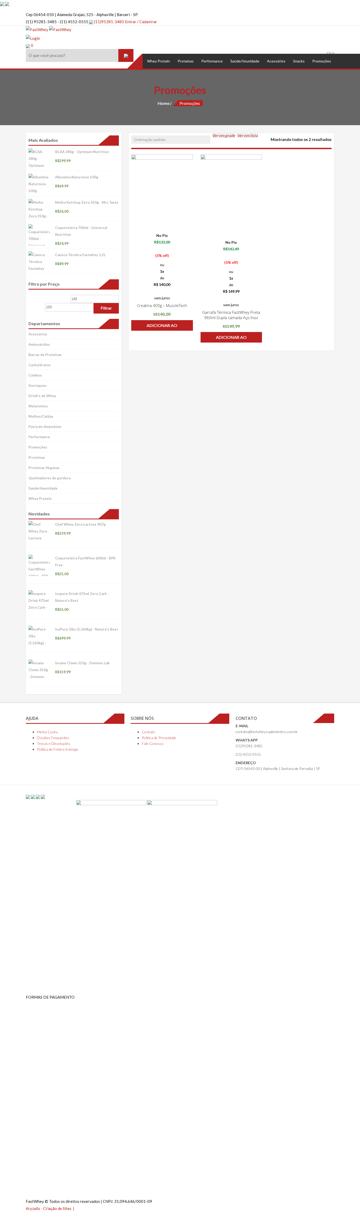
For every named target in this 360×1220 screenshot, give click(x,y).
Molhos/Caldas (40, 416)
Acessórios (37, 334)
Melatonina (37, 406)
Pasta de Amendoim (44, 426)
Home (163, 103)
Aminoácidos (39, 344)
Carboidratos (39, 365)
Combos (35, 375)
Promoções (37, 447)
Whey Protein (40, 498)
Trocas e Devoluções (53, 743)
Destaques (37, 385)
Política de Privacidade (159, 737)
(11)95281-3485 (109, 21)
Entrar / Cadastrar (141, 21)
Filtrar (106, 308)
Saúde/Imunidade (42, 488)
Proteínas (36, 457)
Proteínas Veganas (44, 468)
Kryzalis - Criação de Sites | (51, 1208)
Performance (39, 437)
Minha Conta (47, 732)
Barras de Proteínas (45, 355)
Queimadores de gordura (49, 478)
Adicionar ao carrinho (162, 327)
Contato (148, 732)
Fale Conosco (153, 743)
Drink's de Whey (42, 396)
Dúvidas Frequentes (53, 737)
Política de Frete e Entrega (57, 749)
